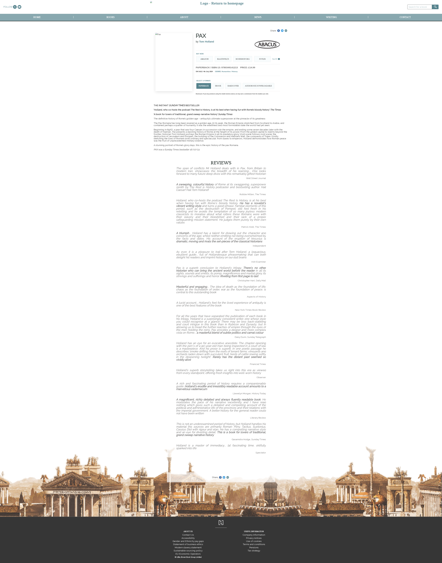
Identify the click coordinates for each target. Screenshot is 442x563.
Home (37, 17)
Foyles (262, 59)
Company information (254, 535)
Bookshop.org (243, 59)
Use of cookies (254, 541)
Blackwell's (223, 59)
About (184, 17)
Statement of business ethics (188, 544)
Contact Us (188, 535)
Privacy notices (254, 538)
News (257, 17)
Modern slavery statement (188, 547)
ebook (218, 86)
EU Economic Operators (188, 554)
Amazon (205, 59)
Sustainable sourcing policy (188, 550)
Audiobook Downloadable (258, 86)
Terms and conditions (254, 544)
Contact (405, 17)
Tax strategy (254, 550)
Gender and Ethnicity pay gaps (188, 541)
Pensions (254, 547)
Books (110, 17)
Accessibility (188, 538)
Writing (331, 17)
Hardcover (233, 86)
